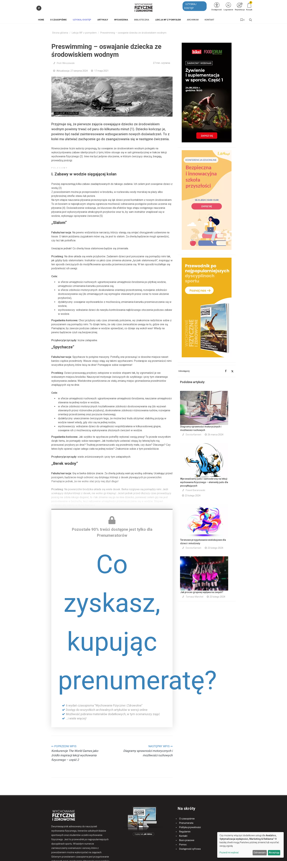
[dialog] (250, 845)
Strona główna (60, 32)
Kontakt (183, 836)
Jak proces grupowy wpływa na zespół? (201, 592)
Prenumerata (186, 823)
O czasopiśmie (187, 818)
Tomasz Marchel (194, 596)
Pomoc (183, 844)
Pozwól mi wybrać (229, 852)
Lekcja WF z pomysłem (84, 32)
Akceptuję (274, 852)
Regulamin (185, 831)
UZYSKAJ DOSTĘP (190, 6)
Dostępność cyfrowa (190, 849)
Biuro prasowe (186, 840)
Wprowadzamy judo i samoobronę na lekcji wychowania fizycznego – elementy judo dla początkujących (204, 482)
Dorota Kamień (193, 434)
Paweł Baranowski (195, 490)
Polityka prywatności (190, 827)
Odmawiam (259, 852)
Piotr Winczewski (66, 63)
